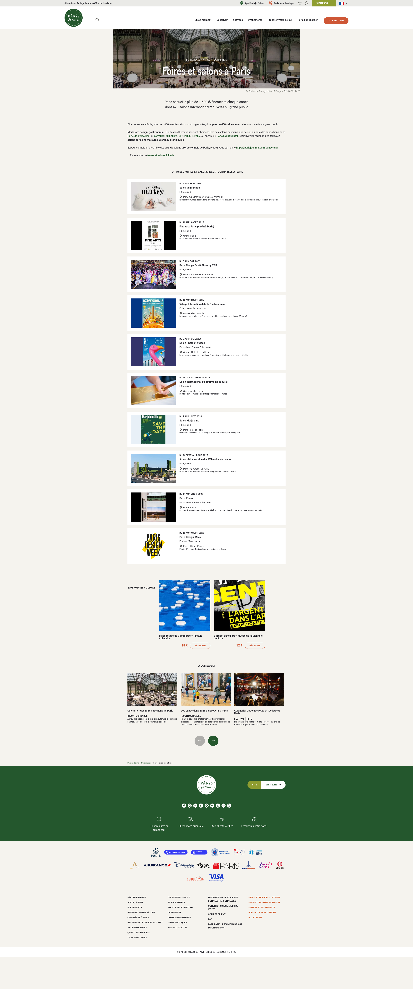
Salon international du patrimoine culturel (203, 381)
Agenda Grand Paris (179, 917)
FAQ (210, 919)
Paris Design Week (190, 537)
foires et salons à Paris (160, 155)
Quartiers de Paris (138, 932)
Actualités (174, 912)
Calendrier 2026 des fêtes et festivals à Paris (257, 712)
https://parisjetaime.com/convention (257, 147)
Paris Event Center (227, 136)
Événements (146, 763)
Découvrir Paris (136, 897)
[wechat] (212, 806)
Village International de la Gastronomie (202, 304)
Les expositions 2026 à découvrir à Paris (204, 710)
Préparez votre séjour (141, 912)
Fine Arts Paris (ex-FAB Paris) (196, 226)
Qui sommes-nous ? (179, 897)
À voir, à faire (135, 902)
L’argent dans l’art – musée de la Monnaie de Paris (238, 637)
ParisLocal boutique (284, 3)
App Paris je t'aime (254, 3)
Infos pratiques (177, 922)
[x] (229, 806)
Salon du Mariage (189, 187)
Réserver (200, 645)
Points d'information (180, 907)
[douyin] (218, 806)
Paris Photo (186, 498)
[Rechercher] (98, 20)
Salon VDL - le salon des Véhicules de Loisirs (205, 459)
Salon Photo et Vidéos (192, 342)
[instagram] (190, 806)
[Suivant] (213, 741)
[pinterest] (207, 806)
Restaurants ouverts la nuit (145, 922)
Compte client (217, 914)
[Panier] (299, 3)
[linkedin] (195, 806)
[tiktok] (201, 806)
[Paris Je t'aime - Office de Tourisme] (74, 18)
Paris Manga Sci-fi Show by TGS (198, 265)
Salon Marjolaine (189, 420)
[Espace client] (307, 3)
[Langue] (343, 3)
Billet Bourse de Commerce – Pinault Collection (180, 637)
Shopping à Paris (137, 927)
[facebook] (184, 806)
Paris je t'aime (133, 763)
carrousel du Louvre (165, 136)
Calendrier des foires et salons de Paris (150, 710)
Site (254, 784)
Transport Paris (137, 937)
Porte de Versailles (138, 136)
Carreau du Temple (189, 136)
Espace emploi (176, 902)
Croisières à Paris (138, 917)
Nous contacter (177, 927)
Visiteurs (271, 784)
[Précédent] (200, 741)
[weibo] (224, 806)
